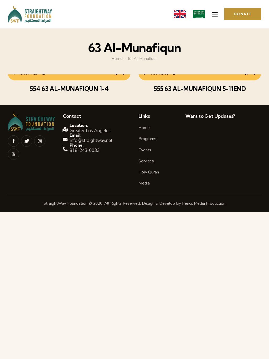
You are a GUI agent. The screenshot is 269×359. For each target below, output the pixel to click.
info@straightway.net (91, 140)
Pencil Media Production (203, 203)
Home (117, 58)
